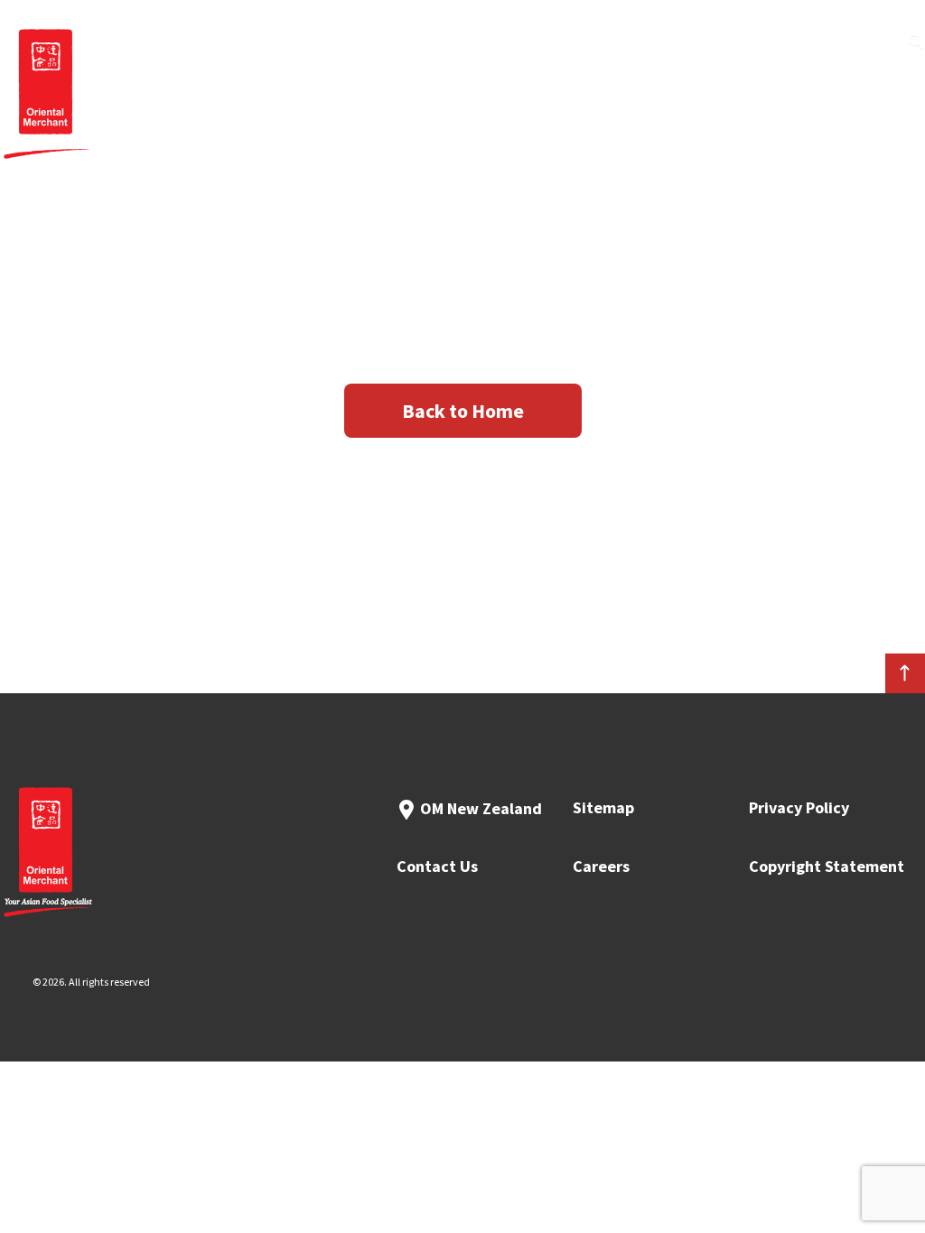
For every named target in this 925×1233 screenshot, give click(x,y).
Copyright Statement (826, 866)
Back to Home (463, 410)
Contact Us (437, 866)
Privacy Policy (799, 807)
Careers (601, 866)
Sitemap (603, 807)
